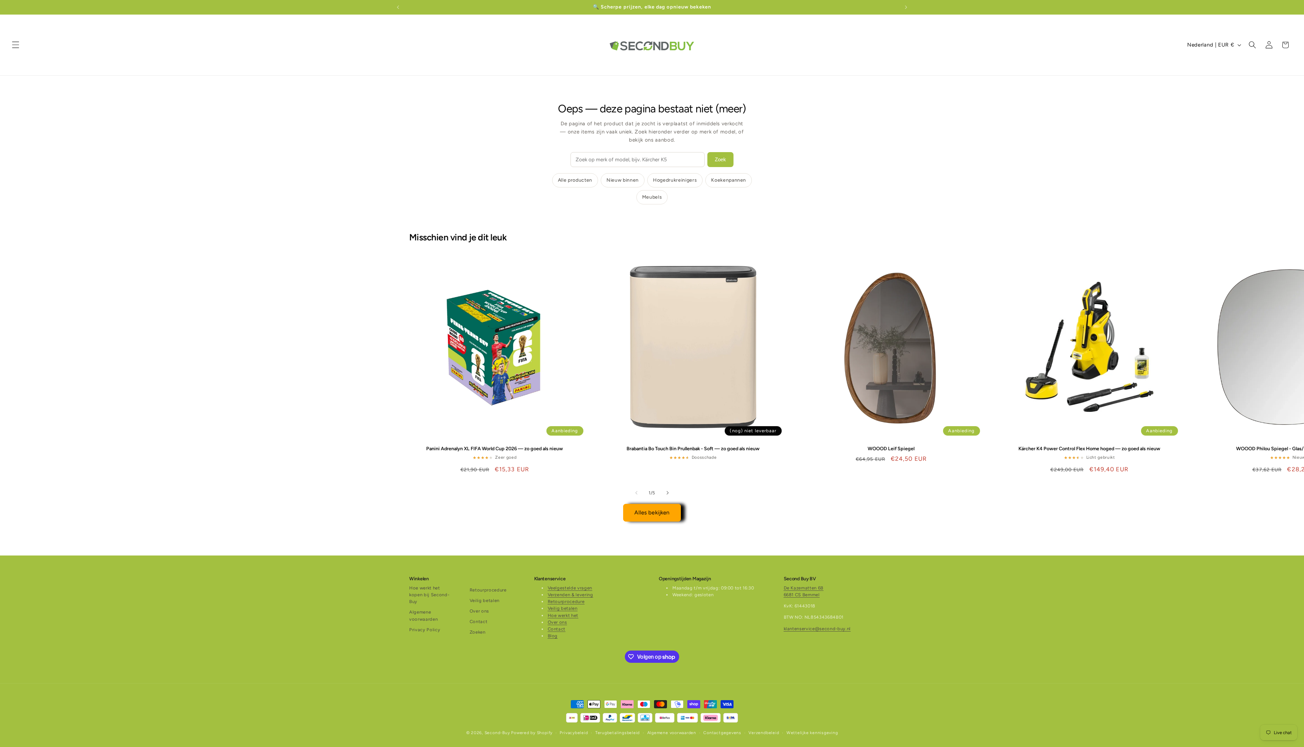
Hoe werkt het (563, 615)
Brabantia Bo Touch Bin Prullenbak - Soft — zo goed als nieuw (693, 448)
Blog (553, 635)
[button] (15, 45)
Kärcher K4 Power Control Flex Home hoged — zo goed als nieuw (1089, 448)
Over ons (479, 611)
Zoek (720, 159)
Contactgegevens (722, 732)
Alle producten (575, 180)
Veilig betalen (485, 600)
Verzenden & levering (570, 594)
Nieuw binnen (622, 180)
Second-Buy (497, 732)
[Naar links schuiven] (636, 492)
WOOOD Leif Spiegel (891, 448)
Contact (479, 621)
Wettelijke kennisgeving (812, 732)
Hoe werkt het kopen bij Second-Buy (429, 594)
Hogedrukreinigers (675, 180)
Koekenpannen (728, 180)
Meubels (652, 197)
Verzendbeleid (763, 732)
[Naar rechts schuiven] (667, 492)
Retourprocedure (488, 590)
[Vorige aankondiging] (398, 7)
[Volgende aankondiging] (906, 7)
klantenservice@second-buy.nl (817, 628)
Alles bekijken (651, 512)
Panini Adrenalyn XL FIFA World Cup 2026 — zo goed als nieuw (494, 448)
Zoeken (478, 632)
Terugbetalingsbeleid (617, 732)
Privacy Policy (424, 629)
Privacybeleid (574, 732)
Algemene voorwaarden (423, 615)
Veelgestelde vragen (570, 587)
